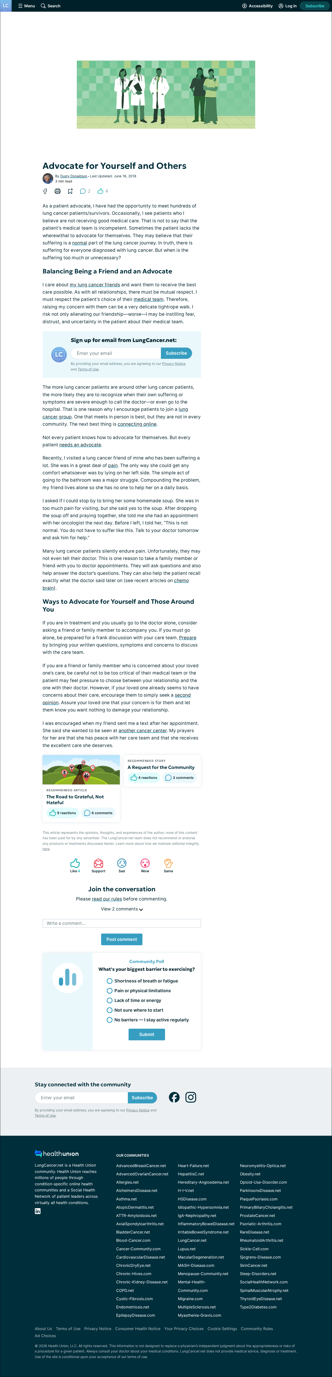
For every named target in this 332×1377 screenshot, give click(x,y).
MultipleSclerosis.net (197, 1307)
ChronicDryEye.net (133, 1265)
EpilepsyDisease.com (135, 1315)
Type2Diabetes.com (258, 1307)
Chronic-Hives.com (133, 1273)
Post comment (121, 939)
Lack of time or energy (137, 1000)
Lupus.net (187, 1248)
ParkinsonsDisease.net (260, 1190)
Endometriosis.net (132, 1307)
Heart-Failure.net (193, 1165)
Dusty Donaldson (73, 176)
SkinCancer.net (253, 1265)
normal (79, 243)
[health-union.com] (57, 1154)
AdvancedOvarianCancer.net (142, 1173)
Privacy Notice (173, 363)
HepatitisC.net (191, 1173)
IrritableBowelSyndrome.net (203, 1232)
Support (97, 865)
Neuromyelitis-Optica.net (263, 1165)
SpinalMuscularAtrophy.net (264, 1290)
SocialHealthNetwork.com (264, 1281)
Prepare (187, 637)
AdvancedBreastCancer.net (141, 1165)
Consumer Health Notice (137, 1328)
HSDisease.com (192, 1199)
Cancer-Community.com (138, 1248)
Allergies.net (127, 1182)
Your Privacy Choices (184, 1328)
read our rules (107, 899)
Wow (142, 865)
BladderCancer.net (133, 1232)
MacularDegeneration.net (201, 1257)
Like (72, 865)
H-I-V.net (186, 1190)
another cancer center (143, 730)
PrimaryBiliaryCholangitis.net (266, 1207)
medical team (149, 299)
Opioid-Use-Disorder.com (263, 1182)
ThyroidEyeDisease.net (261, 1298)
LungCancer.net (192, 1240)
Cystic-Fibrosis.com (134, 1298)
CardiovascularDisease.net (140, 1257)
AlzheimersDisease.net (136, 1190)
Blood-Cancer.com (133, 1240)
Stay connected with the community (83, 1084)
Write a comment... (66, 923)
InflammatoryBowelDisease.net (206, 1223)
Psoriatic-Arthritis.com (260, 1223)
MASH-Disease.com (196, 1265)
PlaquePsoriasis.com (259, 1199)
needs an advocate (80, 445)
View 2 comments (120, 908)
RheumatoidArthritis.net (261, 1240)
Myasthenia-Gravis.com (199, 1315)
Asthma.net (126, 1199)
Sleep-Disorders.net (258, 1273)
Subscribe (315, 5)
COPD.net (125, 1290)
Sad (118, 865)
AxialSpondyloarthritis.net (140, 1223)
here (46, 849)
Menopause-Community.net (203, 1273)
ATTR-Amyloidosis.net (136, 1215)
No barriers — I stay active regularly (151, 1019)
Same (166, 865)
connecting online (137, 424)
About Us (43, 1328)
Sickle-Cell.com (254, 1248)
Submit (146, 1034)
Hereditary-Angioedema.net (203, 1182)
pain (113, 465)
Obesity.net (250, 1173)
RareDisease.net (254, 1232)
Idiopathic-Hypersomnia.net (203, 1207)
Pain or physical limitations (142, 990)
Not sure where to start (138, 1010)
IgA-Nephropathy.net (197, 1215)
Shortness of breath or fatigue (146, 980)
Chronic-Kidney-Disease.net (142, 1281)
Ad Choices (45, 1335)
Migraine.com (190, 1298)
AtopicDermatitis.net (135, 1207)
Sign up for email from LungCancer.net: (124, 340)
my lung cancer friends (95, 285)
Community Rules (257, 1328)
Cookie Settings (222, 1328)
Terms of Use (88, 369)
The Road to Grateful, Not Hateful (75, 799)
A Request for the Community (161, 767)
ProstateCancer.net (257, 1215)
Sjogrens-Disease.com (260, 1257)
